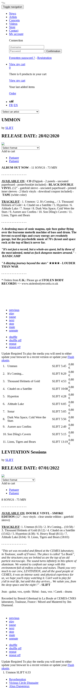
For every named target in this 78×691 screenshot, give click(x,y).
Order (12, 93)
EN (16, 105)
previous (14, 310)
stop (11, 323)
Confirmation (53, 51)
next (11, 320)
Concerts (14, 20)
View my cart (17, 80)
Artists (13, 17)
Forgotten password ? (22, 57)
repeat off (14, 347)
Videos (13, 23)
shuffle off (15, 340)
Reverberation (17, 679)
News (12, 13)
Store (12, 27)
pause (12, 316)
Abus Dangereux (19, 686)
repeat (12, 343)
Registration (44, 57)
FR (11, 105)
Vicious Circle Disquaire (23, 682)
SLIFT (9, 127)
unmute (13, 330)
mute (12, 327)
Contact (13, 30)
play (11, 313)
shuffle (13, 336)
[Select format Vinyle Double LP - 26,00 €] (18, 479)
